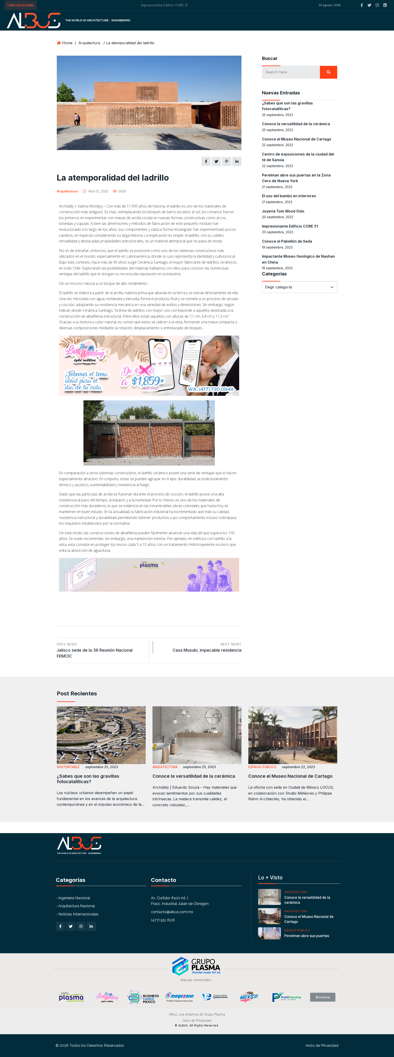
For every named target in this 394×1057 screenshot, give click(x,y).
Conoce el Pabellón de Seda (287, 241)
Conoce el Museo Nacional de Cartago (296, 139)
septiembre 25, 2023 (101, 767)
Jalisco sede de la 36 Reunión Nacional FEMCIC (94, 650)
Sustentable (68, 767)
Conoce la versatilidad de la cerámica (296, 124)
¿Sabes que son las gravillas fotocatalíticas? (88, 778)
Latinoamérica (138, 256)
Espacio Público (262, 767)
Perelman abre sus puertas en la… (306, 938)
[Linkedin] (385, 5)
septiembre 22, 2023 (298, 767)
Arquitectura (89, 43)
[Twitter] (369, 5)
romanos (214, 211)
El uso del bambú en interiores (289, 196)
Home (67, 43)
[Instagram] (377, 5)
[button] (269, 5)
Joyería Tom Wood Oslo (283, 211)
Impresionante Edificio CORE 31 (62, 5)
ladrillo (175, 206)
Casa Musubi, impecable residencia (207, 647)
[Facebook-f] (362, 5)
